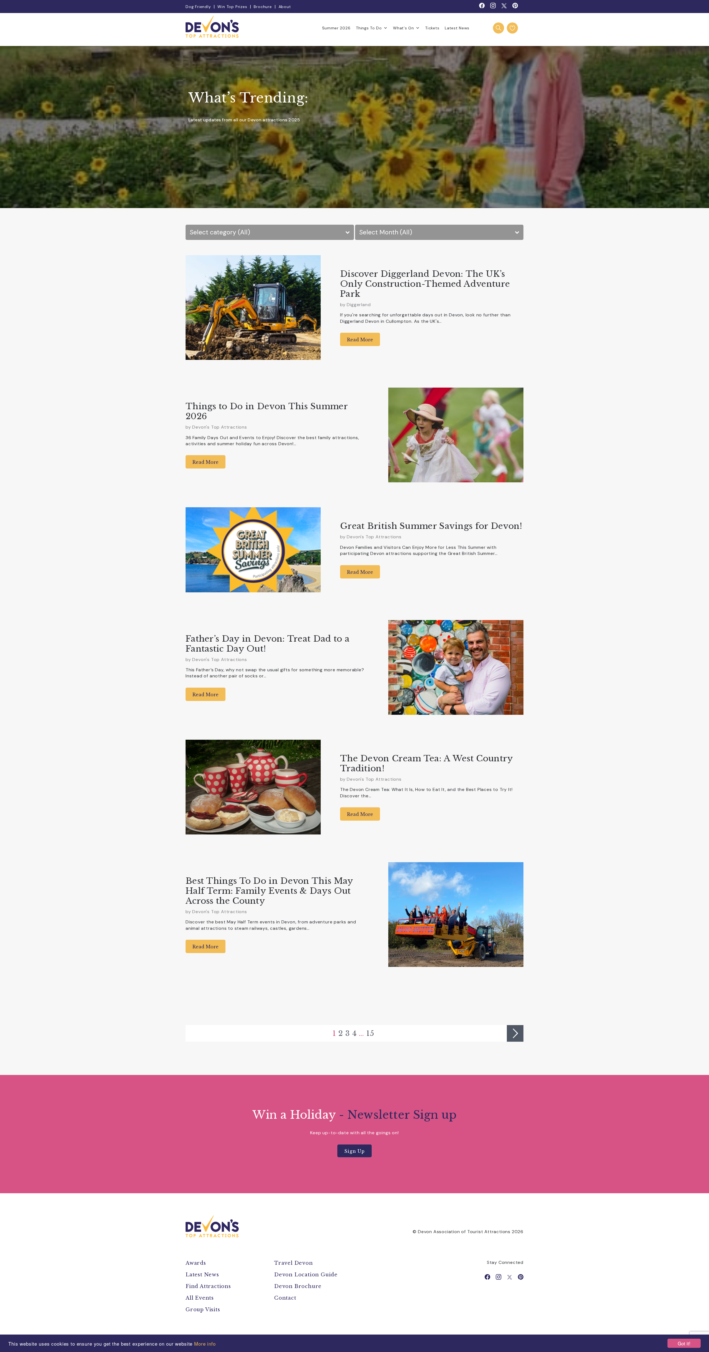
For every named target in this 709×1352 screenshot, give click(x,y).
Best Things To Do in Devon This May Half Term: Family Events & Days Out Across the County (269, 891)
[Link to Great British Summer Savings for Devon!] (253, 549)
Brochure (263, 6)
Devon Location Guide (306, 1275)
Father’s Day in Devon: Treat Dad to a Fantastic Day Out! (268, 644)
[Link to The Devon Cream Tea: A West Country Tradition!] (253, 787)
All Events (200, 1298)
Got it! (684, 1343)
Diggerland (359, 305)
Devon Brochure (298, 1286)
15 (370, 1033)
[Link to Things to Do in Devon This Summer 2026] (455, 435)
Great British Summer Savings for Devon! (431, 526)
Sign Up (354, 1151)
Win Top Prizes (232, 6)
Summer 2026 (336, 27)
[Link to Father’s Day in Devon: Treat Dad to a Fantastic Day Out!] (455, 667)
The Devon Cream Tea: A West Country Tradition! (426, 763)
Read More (360, 339)
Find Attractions (208, 1286)
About (285, 6)
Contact (285, 1298)
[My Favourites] (512, 28)
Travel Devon (293, 1263)
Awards (196, 1263)
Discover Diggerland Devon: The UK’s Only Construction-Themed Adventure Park (425, 284)
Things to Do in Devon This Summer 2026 (267, 411)
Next (515, 1033)
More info (205, 1343)
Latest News (457, 27)
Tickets (432, 27)
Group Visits (204, 1310)
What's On (403, 27)
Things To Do (369, 27)
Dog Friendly (198, 6)
